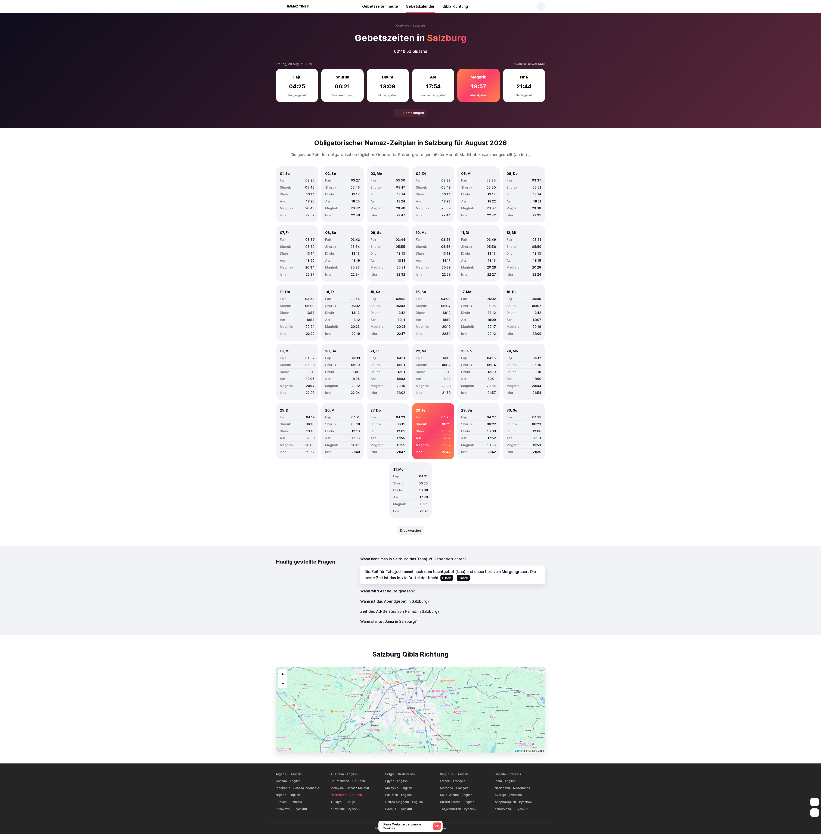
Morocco (446, 788)
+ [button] (282, 674)
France (445, 781)
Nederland (502, 788)
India (498, 781)
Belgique (446, 774)
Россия (390, 809)
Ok (437, 826)
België (390, 774)
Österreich (338, 795)
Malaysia (337, 788)
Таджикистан (450, 809)
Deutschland (340, 781)
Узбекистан (503, 809)
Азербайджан (505, 802)
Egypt (389, 781)
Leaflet (519, 750)
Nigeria (281, 795)
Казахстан (283, 809)
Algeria (281, 774)
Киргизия (338, 809)
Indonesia (283, 788)
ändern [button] (521, 154)
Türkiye (336, 802)
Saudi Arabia (449, 795)
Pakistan (391, 795)
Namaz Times (298, 6)
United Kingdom (397, 802)
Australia (337, 774)
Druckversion (410, 530)
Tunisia (281, 802)
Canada (500, 774)
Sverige (500, 795)
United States (450, 802)
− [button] (282, 683)
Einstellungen (413, 113)
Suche (541, 6)
